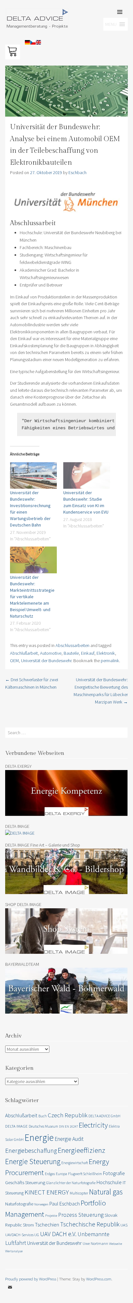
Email (10, 1292)
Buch (42, 1115)
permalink (110, 660)
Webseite (115, 1244)
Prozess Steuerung (81, 1214)
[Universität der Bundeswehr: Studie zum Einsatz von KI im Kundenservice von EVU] (86, 475)
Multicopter (79, 1193)
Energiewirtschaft (74, 1162)
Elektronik (106, 653)
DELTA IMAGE (16, 1126)
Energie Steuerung (32, 1161)
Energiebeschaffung (31, 1150)
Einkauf (87, 653)
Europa (61, 1173)
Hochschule (109, 1182)
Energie (39, 1137)
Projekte (51, 1216)
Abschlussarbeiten (72, 645)
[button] (13, 20)
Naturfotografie (19, 1204)
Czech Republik (67, 1115)
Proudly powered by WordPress (30, 1278)
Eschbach (77, 172)
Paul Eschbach (64, 1203)
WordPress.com (98, 1278)
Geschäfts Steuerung (25, 1182)
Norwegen (41, 1204)
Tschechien (47, 1224)
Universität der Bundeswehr (46, 660)
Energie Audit (69, 1138)
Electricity (93, 1125)
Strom (28, 1225)
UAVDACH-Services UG (22, 1234)
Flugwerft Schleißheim (85, 1173)
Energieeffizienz (81, 1150)
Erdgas (50, 1173)
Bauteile (71, 653)
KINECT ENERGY (47, 1192)
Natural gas (106, 1191)
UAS (124, 1225)
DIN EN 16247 (68, 1126)
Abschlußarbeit (24, 653)
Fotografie (114, 1173)
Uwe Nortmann (95, 1243)
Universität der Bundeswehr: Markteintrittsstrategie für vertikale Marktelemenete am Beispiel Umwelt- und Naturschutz (32, 596)
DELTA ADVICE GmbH (104, 1115)
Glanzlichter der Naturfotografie (71, 1182)
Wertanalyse (14, 1251)
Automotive (50, 653)
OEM (14, 660)
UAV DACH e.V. (58, 1234)
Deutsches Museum (43, 1126)
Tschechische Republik (89, 1224)
